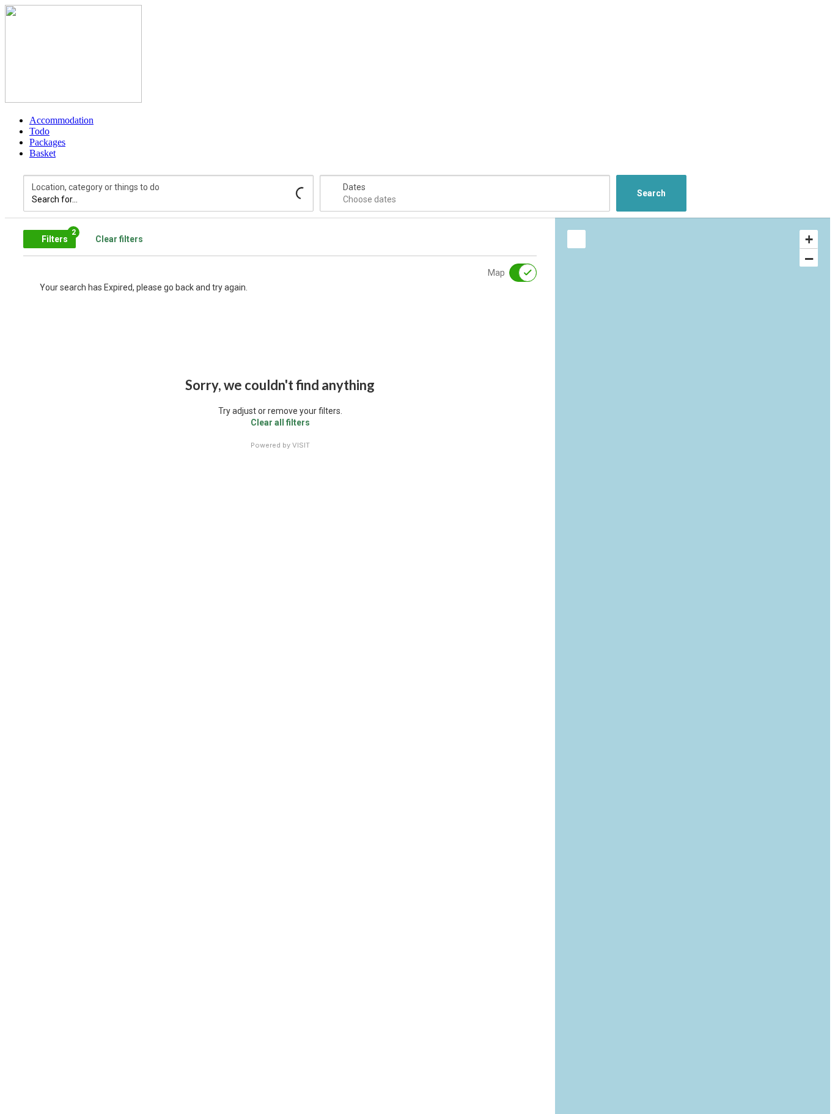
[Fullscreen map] (576, 239)
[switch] (515, 273)
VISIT (301, 445)
